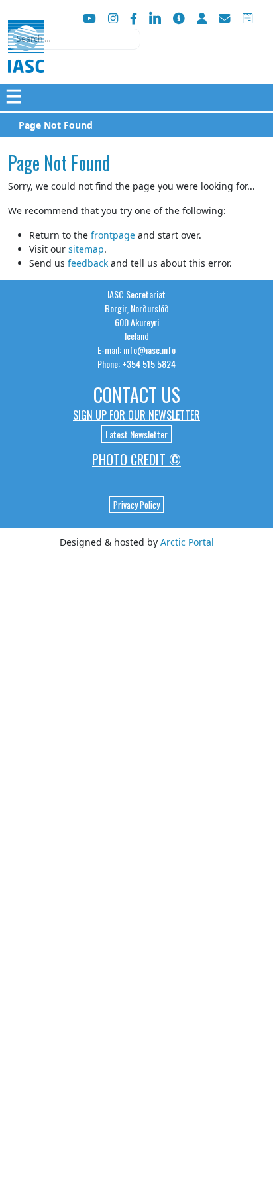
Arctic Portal (187, 542)
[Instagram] (113, 18)
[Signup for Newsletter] (179, 18)
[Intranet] (202, 18)
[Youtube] (89, 18)
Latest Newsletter (136, 434)
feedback (88, 263)
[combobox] (74, 39)
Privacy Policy (136, 504)
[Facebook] (133, 18)
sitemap (86, 249)
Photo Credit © (136, 459)
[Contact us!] (225, 18)
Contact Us (136, 394)
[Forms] (247, 18)
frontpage (113, 235)
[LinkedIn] (155, 18)
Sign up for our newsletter (136, 415)
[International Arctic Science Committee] (26, 60)
